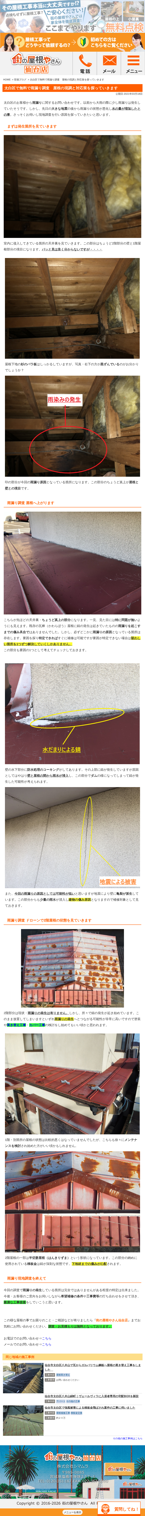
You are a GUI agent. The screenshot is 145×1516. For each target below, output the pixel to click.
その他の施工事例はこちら (128, 1438)
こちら (46, 1338)
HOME (7, 79)
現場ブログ (20, 79)
